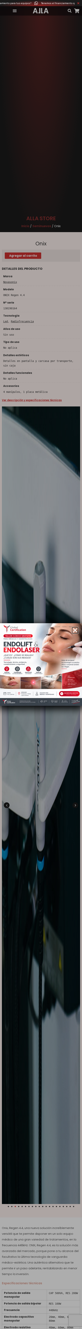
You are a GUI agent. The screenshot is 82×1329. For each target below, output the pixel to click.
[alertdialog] (41, 3)
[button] (75, 630)
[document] (41, 664)
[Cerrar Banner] (78, 3)
